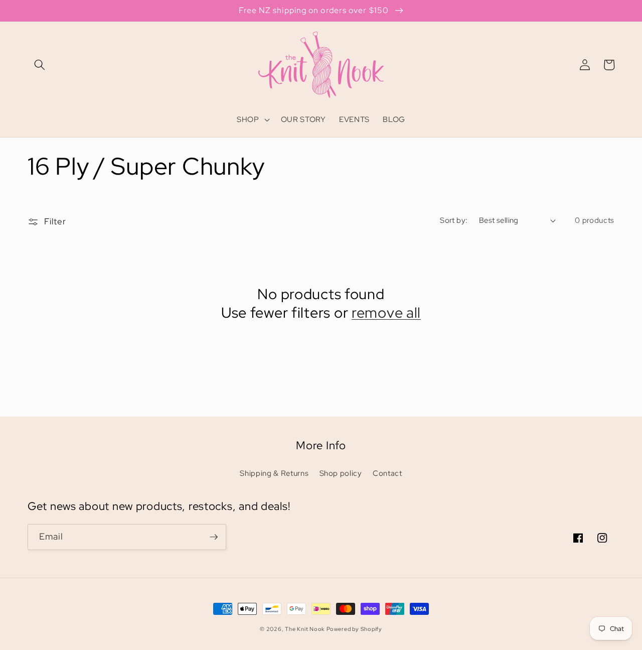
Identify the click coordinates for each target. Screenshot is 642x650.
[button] (40, 65)
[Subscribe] (214, 537)
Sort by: (454, 220)
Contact (387, 473)
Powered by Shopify (354, 628)
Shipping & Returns (274, 473)
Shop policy (340, 473)
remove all (386, 313)
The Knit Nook (305, 628)
